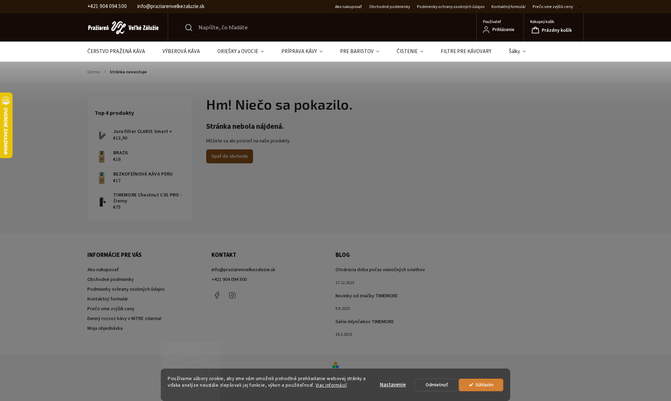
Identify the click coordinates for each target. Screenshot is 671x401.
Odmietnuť (437, 384)
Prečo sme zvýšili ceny (553, 7)
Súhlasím (484, 384)
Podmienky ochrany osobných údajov (450, 7)
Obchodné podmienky (389, 7)
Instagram (232, 295)
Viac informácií (331, 385)
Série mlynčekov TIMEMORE (365, 321)
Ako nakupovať (348, 7)
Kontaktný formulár (508, 7)
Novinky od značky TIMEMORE (367, 295)
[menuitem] (120, 51)
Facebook (216, 295)
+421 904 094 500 (229, 279)
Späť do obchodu (229, 156)
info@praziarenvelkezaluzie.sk (243, 269)
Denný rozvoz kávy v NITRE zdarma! (124, 318)
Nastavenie (393, 384)
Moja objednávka (105, 328)
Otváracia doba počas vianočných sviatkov (380, 269)
